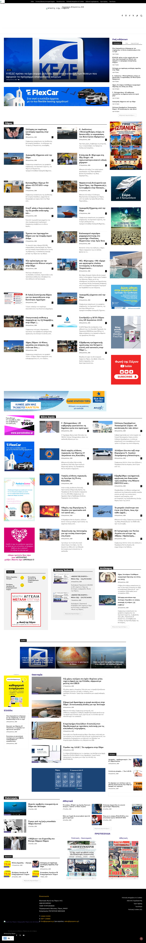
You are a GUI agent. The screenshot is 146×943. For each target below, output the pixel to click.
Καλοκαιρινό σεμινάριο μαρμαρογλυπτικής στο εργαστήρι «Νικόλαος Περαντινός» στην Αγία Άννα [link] (92, 237)
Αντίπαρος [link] (102, 581)
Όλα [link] (127, 43)
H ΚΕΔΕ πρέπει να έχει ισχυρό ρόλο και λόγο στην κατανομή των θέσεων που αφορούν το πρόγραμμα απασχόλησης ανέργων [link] (125, 60)
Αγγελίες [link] (6, 866)
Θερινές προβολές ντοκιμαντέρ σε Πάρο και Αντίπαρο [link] (43, 805)
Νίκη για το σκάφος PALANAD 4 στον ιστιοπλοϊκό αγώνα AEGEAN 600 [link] (116, 817)
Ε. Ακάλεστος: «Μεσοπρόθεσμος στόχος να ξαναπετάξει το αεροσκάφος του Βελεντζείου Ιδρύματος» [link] (126, 77)
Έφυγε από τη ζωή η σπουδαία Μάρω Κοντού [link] (42, 822)
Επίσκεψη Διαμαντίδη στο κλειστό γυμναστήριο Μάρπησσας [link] (114, 806)
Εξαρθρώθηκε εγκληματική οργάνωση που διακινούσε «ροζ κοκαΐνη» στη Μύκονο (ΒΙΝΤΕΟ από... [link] (127, 480)
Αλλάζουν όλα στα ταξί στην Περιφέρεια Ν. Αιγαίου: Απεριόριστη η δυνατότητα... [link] (128, 453)
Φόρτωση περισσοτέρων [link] (126, 115)
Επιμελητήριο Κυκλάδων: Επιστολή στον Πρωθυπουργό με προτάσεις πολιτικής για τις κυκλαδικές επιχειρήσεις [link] (83, 726)
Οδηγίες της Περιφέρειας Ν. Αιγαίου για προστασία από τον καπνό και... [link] (74, 510)
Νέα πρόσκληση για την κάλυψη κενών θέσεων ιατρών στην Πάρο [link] (39, 263)
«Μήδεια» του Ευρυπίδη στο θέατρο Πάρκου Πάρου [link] (41, 839)
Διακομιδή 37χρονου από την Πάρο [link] (92, 296)
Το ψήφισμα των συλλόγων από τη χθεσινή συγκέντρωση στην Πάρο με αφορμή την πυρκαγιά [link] (120, 784)
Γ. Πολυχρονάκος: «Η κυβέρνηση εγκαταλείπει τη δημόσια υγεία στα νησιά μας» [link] (125, 94)
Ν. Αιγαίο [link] (42, 421)
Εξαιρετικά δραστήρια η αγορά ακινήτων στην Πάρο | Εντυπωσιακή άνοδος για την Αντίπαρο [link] (84, 703)
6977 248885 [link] (45, 919)
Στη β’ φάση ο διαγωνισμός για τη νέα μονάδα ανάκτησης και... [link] (39, 210)
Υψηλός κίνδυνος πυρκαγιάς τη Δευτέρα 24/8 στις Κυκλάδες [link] (74, 478)
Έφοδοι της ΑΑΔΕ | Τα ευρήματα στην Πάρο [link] (83, 747)
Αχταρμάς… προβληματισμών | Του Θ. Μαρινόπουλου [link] (119, 760)
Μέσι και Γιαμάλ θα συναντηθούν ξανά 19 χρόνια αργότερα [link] (76, 817)
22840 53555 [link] (45, 916)
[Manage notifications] (141, 938)
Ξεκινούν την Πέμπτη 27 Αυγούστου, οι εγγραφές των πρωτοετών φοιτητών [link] (15, 727)
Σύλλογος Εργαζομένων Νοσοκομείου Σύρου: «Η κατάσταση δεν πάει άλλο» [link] (124, 108)
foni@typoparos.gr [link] (47, 921)
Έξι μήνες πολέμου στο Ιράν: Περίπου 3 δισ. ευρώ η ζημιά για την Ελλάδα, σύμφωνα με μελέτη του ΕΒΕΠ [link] (83, 681)
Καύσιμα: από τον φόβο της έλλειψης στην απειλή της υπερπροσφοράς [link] (108, 663)
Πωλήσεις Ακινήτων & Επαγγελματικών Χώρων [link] (11, 587)
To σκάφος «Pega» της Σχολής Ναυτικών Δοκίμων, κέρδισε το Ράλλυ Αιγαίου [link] (76, 806)
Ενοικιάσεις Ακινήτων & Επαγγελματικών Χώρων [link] (33, 579)
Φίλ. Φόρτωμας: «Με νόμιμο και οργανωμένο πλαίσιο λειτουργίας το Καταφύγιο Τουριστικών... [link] (92, 265)
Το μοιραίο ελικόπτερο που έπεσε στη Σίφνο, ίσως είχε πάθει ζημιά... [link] (127, 510)
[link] (2, 2)
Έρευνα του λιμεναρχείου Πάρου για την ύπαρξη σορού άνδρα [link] (39, 236)
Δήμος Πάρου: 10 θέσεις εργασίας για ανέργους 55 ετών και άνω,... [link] (37, 345)
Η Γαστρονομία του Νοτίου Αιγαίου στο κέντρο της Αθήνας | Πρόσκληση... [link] (127, 533)
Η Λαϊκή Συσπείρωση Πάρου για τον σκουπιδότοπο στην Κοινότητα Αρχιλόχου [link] (39, 297)
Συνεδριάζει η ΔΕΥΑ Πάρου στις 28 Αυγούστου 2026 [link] (91, 318)
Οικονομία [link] (35, 693)
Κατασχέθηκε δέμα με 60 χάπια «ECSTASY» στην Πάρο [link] (37, 185)
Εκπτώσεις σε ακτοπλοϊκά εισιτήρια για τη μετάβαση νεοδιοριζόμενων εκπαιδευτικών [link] (14, 738)
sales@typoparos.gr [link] (71, 921)
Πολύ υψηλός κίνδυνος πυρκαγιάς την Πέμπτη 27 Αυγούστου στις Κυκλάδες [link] (73, 453)
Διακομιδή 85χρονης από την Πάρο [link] (92, 209)
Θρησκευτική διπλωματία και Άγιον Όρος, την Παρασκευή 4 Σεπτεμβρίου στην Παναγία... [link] (92, 185)
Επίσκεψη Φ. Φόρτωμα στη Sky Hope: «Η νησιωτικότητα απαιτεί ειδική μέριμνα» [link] (92, 159)
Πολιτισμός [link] (7, 814)
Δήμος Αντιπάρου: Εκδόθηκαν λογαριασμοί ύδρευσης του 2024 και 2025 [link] (126, 86)
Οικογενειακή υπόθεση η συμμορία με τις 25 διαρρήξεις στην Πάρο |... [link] (39, 320)
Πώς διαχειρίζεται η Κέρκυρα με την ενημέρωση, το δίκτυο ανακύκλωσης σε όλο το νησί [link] (126, 50)
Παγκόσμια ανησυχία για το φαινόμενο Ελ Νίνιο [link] (73, 663)
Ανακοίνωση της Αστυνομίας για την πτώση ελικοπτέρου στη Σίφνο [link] (74, 533)
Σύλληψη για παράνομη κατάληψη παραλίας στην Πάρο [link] (126, 69)
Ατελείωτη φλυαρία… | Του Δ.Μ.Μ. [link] (120, 771)
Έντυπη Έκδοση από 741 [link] (60, 582)
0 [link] (52, 137)
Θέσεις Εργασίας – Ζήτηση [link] (12, 578)
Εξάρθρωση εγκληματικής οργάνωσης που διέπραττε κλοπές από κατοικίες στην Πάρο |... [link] (91, 346)
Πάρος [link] (9, 70)
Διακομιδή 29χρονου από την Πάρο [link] (124, 102)
